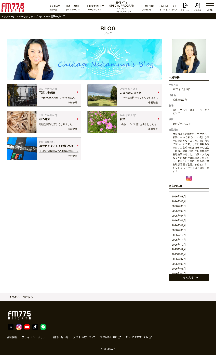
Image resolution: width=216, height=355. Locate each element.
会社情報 (12, 337)
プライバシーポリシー (35, 337)
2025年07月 (179, 259)
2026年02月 (179, 225)
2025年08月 (179, 254)
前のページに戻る (22, 297)
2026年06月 (179, 206)
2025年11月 (179, 240)
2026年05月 (179, 211)
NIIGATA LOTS (108, 337)
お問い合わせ (60, 337)
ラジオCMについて (84, 337)
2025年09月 (179, 249)
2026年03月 (179, 220)
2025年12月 (179, 235)
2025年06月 (179, 264)
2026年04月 (179, 216)
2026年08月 (179, 196)
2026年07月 (179, 201)
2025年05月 (179, 268)
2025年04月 (179, 273)
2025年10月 (179, 244)
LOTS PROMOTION (136, 337)
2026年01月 (179, 230)
